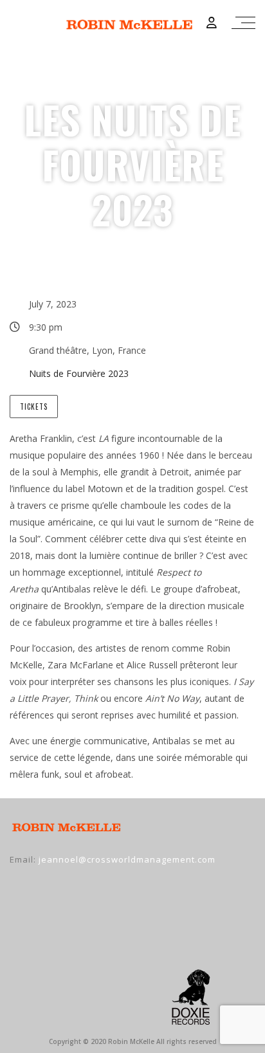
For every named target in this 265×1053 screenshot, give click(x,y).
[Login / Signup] (211, 22)
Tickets (34, 406)
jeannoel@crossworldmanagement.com (127, 859)
